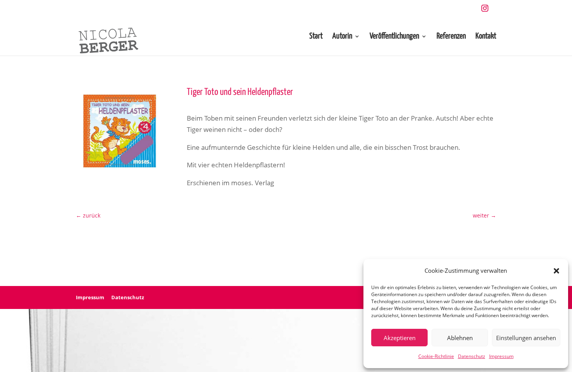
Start (316, 36)
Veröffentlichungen (394, 36)
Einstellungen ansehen (526, 338)
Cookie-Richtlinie (436, 356)
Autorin (342, 36)
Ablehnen (460, 338)
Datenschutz (471, 356)
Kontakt (485, 36)
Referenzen (451, 36)
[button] (556, 271)
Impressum (501, 356)
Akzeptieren (400, 338)
